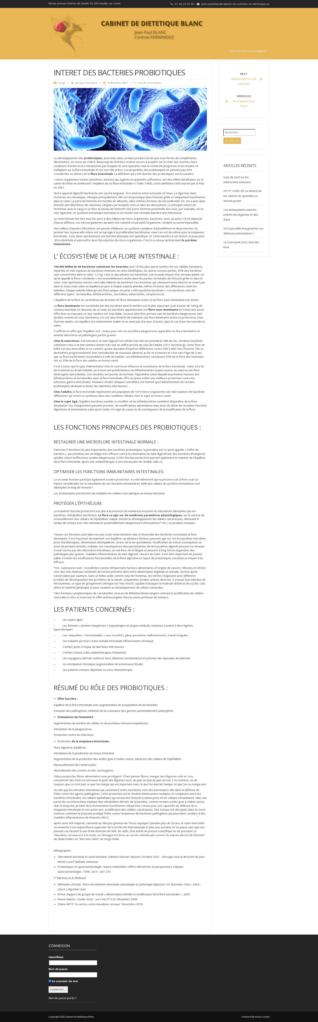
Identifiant (56, 957)
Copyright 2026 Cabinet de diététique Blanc (71, 1016)
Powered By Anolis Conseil (255, 1016)
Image (61, 82)
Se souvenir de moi (64, 981)
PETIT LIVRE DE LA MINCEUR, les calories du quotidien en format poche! (242, 196)
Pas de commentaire (149, 82)
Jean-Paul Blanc (88, 82)
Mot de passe (58, 969)
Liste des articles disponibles (248, 51)
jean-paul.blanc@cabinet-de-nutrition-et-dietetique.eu (235, 4)
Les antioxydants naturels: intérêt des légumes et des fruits (240, 214)
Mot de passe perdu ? (63, 998)
